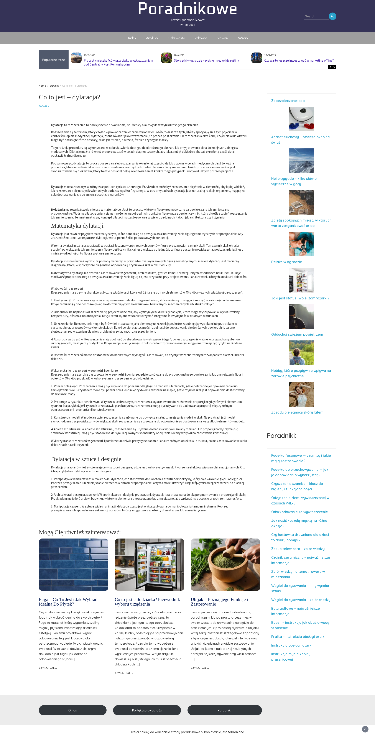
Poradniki (224, 710)
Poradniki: (281, 435)
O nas (72, 710)
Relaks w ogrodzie (286, 262)
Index (132, 38)
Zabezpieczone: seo (288, 101)
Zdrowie (201, 38)
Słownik (222, 38)
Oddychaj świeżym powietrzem (297, 334)
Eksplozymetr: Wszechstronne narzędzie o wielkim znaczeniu (298, 62)
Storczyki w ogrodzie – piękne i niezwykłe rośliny (116, 60)
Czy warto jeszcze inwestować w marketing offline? (208, 60)
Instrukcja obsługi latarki (291, 645)
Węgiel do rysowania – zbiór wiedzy (301, 600)
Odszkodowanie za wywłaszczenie (300, 512)
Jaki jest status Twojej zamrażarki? (300, 298)
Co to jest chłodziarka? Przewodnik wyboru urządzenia (147, 602)
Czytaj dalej (48, 667)
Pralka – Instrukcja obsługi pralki (298, 636)
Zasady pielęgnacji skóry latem (297, 412)
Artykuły (152, 38)
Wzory (243, 38)
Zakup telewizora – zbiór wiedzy (298, 549)
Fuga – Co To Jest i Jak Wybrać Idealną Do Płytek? (68, 602)
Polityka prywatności (147, 710)
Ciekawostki (176, 38)
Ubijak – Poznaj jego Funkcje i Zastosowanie (219, 602)
